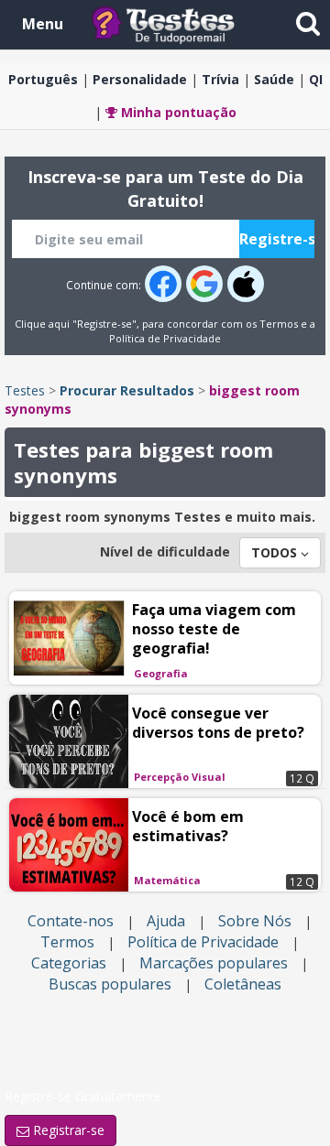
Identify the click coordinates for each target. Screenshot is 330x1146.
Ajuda (166, 921)
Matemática (167, 880)
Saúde (274, 79)
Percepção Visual (180, 777)
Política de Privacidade (165, 338)
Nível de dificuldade (165, 551)
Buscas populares (110, 984)
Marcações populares (213, 963)
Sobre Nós (255, 921)
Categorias (68, 963)
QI (316, 79)
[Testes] (177, 23)
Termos (278, 323)
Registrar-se (66, 1130)
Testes (25, 390)
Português (43, 79)
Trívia (220, 79)
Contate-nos (71, 921)
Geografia (161, 673)
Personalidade (140, 79)
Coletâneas (242, 984)
